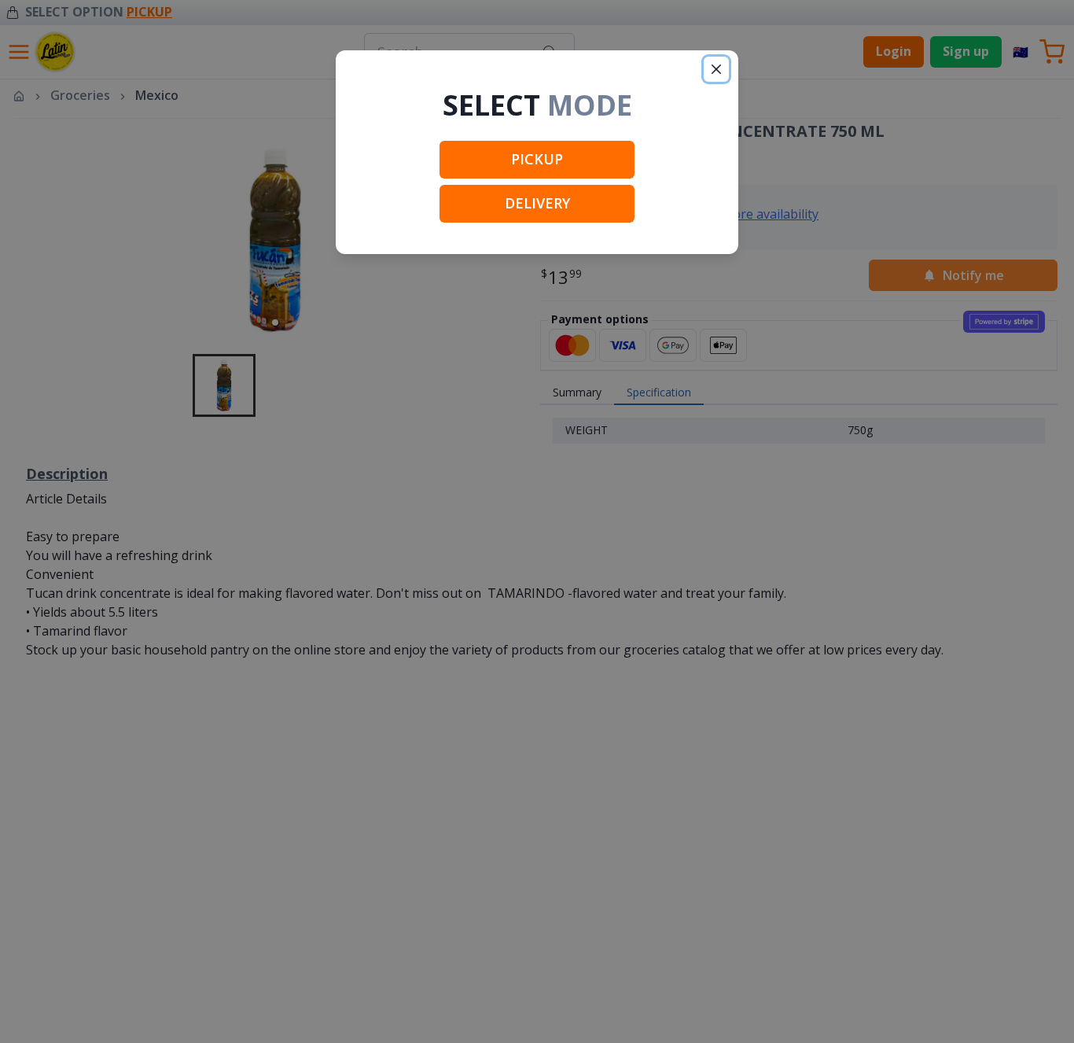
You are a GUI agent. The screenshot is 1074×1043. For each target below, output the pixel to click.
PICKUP (537, 158)
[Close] (716, 69)
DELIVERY (537, 202)
